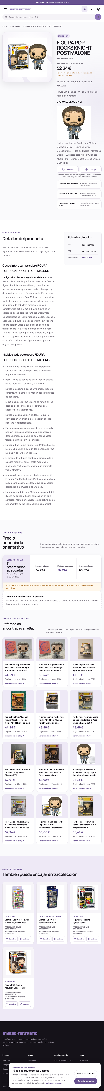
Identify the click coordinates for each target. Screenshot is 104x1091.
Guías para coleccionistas (63, 1060)
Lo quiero (70, 169)
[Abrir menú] (5, 9)
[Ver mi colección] (99, 9)
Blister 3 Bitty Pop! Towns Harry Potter (48, 921)
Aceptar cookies (86, 1081)
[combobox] (51, 17)
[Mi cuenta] (92, 9)
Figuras (5, 1069)
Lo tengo (92, 169)
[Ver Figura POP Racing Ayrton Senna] (85, 897)
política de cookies (53, 1083)
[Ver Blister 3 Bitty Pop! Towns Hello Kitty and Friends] (18, 897)
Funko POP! (15, 26)
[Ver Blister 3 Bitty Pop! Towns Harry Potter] (52, 897)
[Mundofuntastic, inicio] (20, 9)
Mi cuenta (32, 1060)
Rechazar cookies (86, 1073)
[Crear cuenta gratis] (84, 9)
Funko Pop (6, 1060)
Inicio (4, 26)
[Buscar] (98, 17)
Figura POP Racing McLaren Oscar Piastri (15, 986)
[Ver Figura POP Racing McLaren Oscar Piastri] (18, 962)
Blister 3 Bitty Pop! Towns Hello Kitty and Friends (17, 921)
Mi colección (7, 1073)
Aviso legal (84, 1060)
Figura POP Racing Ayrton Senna (81, 921)
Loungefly (6, 1065)
